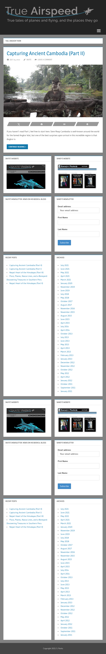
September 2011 (68, 387)
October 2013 (66, 333)
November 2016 (68, 308)
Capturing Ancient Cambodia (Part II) (46, 53)
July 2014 (65, 326)
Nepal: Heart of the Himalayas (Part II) (26, 283)
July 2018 (65, 294)
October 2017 (66, 301)
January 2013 (66, 359)
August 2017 (66, 305)
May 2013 (65, 344)
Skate (28, 59)
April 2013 (65, 348)
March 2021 (66, 279)
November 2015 (68, 312)
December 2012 (67, 362)
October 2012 (66, 369)
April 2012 (65, 377)
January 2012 (66, 380)
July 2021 (65, 265)
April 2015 (65, 323)
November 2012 (68, 366)
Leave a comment (45, 59)
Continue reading (17, 147)
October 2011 (66, 384)
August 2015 (66, 315)
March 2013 (66, 351)
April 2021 (65, 276)
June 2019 (65, 290)
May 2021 (65, 272)
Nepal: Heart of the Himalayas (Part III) (26, 272)
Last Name (62, 229)
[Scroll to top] (100, 648)
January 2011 (66, 391)
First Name (63, 217)
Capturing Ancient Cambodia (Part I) (25, 269)
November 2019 (68, 287)
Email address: (64, 206)
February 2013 (67, 355)
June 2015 (65, 319)
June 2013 (65, 341)
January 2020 (66, 283)
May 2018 (65, 297)
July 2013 (65, 337)
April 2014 (65, 330)
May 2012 (65, 373)
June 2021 (65, 269)
